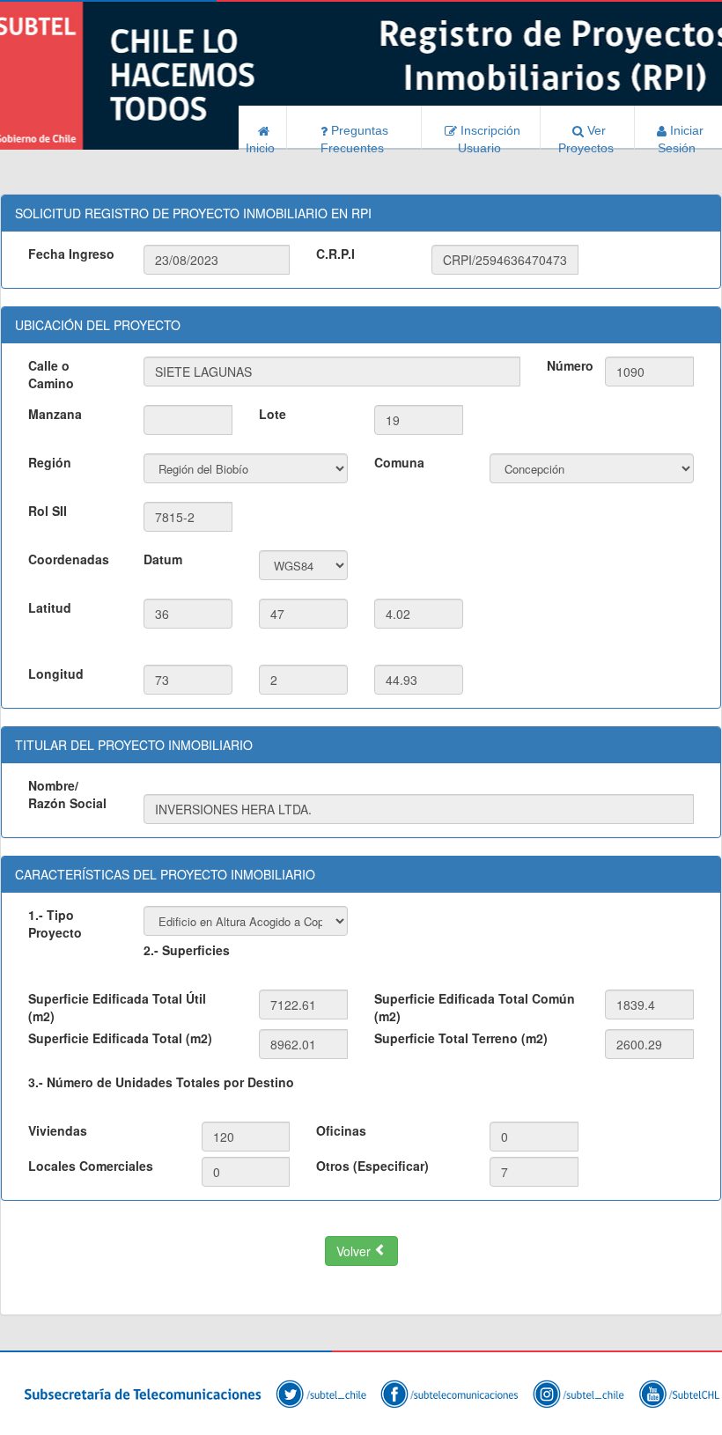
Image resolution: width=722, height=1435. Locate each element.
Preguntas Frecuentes (356, 136)
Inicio (262, 145)
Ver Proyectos (587, 136)
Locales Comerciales (90, 1165)
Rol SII (47, 510)
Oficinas (341, 1130)
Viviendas (57, 1130)
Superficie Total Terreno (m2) (461, 1038)
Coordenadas (68, 559)
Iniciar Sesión (681, 136)
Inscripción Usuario (488, 136)
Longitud (56, 673)
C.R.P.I (335, 253)
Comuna (399, 462)
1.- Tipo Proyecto (55, 923)
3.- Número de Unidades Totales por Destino (161, 1082)
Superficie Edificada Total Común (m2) (474, 1007)
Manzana (55, 414)
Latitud (49, 607)
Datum (163, 559)
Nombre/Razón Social (67, 794)
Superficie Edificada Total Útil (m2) (117, 1007)
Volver (355, 1251)
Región (49, 462)
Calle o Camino (51, 374)
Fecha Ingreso (71, 253)
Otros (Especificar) (372, 1165)
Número (569, 365)
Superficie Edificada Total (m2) (120, 1038)
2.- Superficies (187, 950)
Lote (272, 414)
